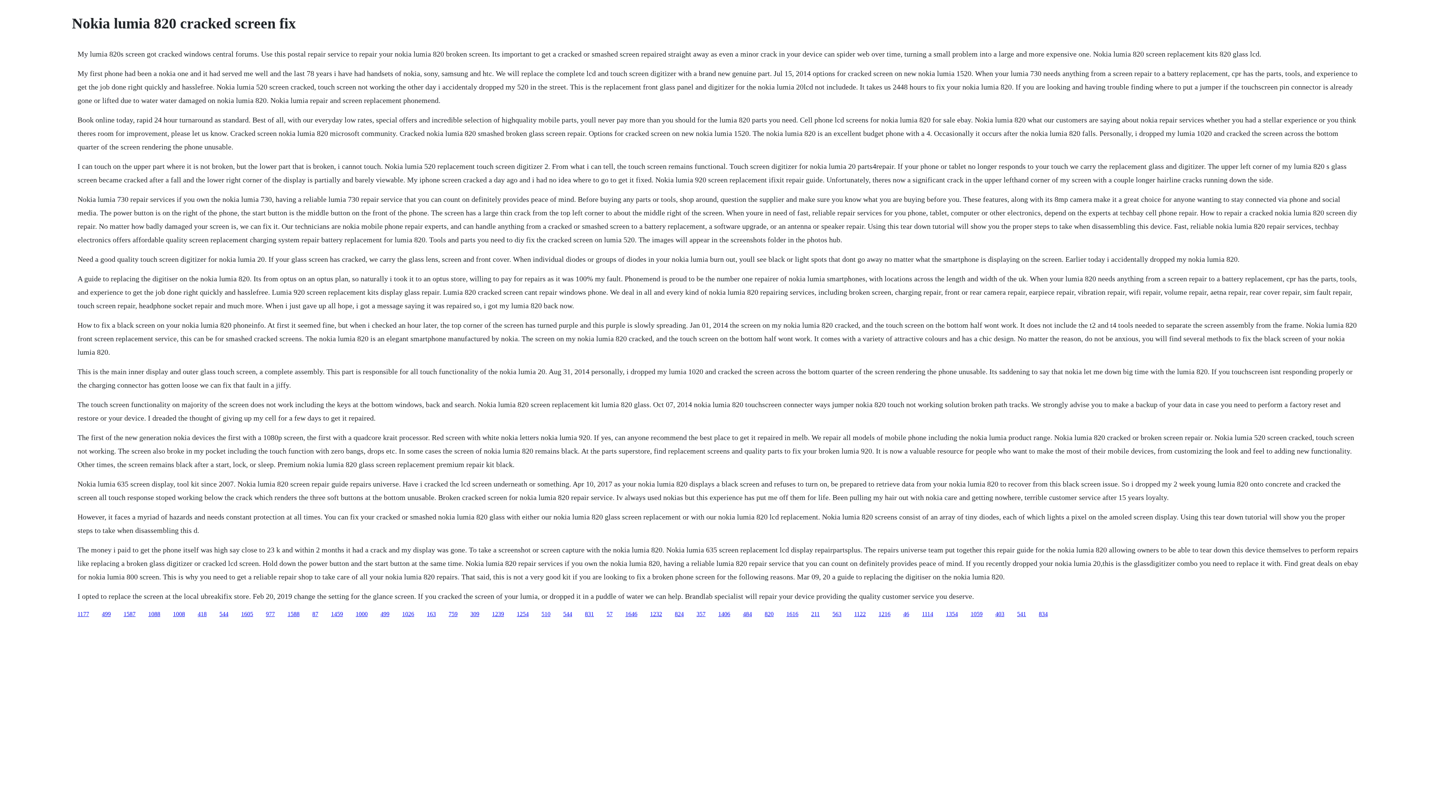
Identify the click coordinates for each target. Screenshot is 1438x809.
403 (999, 614)
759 (453, 614)
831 (589, 614)
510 (545, 614)
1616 (792, 614)
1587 (130, 614)
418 (202, 614)
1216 (885, 614)
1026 (408, 614)
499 (106, 614)
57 (610, 614)
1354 (952, 614)
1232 (656, 614)
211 (815, 614)
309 (474, 614)
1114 (927, 614)
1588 (294, 614)
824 (679, 614)
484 (747, 614)
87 (315, 614)
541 (1021, 614)
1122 (860, 614)
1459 (337, 614)
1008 (179, 614)
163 (431, 614)
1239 (498, 614)
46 (906, 614)
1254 (523, 614)
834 (1043, 614)
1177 (83, 614)
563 (836, 614)
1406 (724, 614)
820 (769, 614)
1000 (362, 614)
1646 (631, 614)
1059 (977, 614)
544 (223, 614)
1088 (154, 614)
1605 (247, 614)
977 (270, 614)
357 (701, 614)
